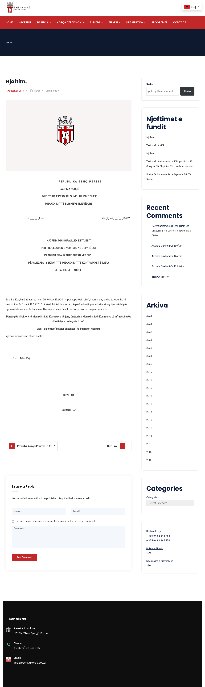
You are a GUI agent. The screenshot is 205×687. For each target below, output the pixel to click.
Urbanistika (134, 22)
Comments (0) (53, 90)
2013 (149, 419)
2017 (149, 387)
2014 (149, 411)
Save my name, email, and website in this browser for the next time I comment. (55, 521)
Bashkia (42, 22)
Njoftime (25, 22)
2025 (149, 323)
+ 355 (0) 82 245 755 (27, 648)
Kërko (187, 91)
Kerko (149, 84)
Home (9, 22)
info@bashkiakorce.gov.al (30, 663)
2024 (149, 331)
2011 (149, 436)
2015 (149, 403)
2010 (149, 444)
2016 (149, 395)
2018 (149, 379)
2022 (149, 347)
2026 (149, 315)
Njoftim (150, 137)
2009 (149, 452)
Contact (179, 22)
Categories (152, 497)
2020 (149, 363)
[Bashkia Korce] (18, 8)
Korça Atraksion (69, 22)
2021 (149, 355)
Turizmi (95, 22)
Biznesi (113, 22)
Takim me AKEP (155, 145)
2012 (149, 428)
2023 (149, 339)
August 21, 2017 (16, 90)
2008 (149, 460)
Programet (159, 22)
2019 (149, 371)
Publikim (179, 266)
